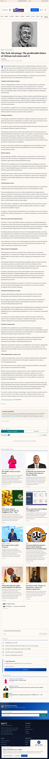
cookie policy (38, 752)
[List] (9, 429)
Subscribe (34, 10)
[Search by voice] (10, 10)
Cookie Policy (4, 744)
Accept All (24, 755)
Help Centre (27, 727)
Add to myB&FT (10, 49)
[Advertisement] (25, 618)
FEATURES (22, 16)
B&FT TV (42, 17)
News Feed (27, 740)
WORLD (37, 16)
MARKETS (17, 16)
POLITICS (33, 16)
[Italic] (4, 429)
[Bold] (2, 429)
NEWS (2, 16)
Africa (2, 49)
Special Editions (46, 17)
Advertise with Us (29, 729)
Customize (17, 755)
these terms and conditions (14, 416)
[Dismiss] (46, 660)
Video (26, 744)
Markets (27, 742)
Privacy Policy (4, 742)
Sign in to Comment (12, 431)
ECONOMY (12, 16)
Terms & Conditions (5, 740)
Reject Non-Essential (8, 755)
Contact (27, 731)
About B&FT (27, 725)
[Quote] (7, 429)
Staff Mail (27, 733)
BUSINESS (6, 16)
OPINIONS (28, 16)
